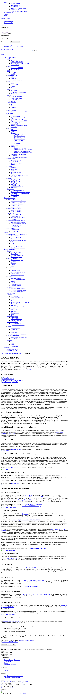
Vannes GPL (10, 213)
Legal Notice (7, 661)
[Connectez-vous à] (1, 648)
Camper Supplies (8, 23)
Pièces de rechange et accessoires (19, 175)
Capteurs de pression (19, 134)
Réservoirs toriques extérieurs (18, 202)
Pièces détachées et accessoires (19, 157)
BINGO (13, 74)
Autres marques (11, 102)
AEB (8, 59)
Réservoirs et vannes (9, 198)
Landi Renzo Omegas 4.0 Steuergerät (32, 504)
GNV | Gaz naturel (12, 228)
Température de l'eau (19, 136)
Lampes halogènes (16, 323)
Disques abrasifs (15, 300)
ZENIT (13, 108)
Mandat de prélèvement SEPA (19, 11)
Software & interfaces (16, 319)
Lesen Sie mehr (27, 369)
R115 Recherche (15, 3)
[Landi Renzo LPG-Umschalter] (9, 642)
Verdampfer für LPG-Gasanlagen (9, 558)
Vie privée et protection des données (13, 676)
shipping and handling (20, 693)
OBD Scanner (14, 317)
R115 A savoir (14, 6)
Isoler (12, 314)
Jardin (12, 344)
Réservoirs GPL (11, 199)
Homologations (11, 110)
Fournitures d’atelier (9, 293)
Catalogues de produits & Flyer (19, 337)
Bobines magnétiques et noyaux (19, 125)
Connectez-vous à (15, 42)
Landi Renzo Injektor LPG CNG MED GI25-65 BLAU (26, 520)
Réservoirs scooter (16, 207)
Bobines (13, 164)
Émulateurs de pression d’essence (23, 149)
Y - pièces (13, 263)
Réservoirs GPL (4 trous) (14, 208)
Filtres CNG (14, 196)
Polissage (13, 299)
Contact (6, 14)
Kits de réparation (15, 169)
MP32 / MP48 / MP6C (17, 62)
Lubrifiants (10, 242)
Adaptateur (14, 155)
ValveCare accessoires (17, 238)
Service (6, 2)
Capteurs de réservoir (19, 139)
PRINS (9, 89)
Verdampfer (12, 433)
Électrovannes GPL (16, 160)
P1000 (12, 245)
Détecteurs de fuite (16, 320)
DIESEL (13, 101)
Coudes (13, 264)
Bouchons (13, 184)
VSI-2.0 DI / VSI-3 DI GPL (18, 92)
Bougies (9, 340)
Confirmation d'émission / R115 (19, 111)
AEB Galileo (14, 60)
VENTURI (14, 87)
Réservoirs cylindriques (17, 204)
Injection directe (15, 65)
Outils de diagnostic (12, 316)
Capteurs (13, 133)
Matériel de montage (9, 249)
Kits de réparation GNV (17, 122)
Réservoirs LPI (15, 205)
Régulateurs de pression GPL (18, 118)
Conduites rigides (15, 270)
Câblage (13, 131)
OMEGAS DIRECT (16, 80)
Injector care (14, 329)
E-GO (12, 83)
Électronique (10, 128)
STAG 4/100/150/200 (16, 98)
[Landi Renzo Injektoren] (8, 550)
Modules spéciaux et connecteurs (23, 152)
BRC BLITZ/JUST (16, 69)
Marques (6, 347)
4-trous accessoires (16, 225)
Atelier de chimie (15, 328)
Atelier (9, 326)
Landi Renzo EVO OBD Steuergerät (31, 506)
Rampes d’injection (16, 173)
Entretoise (13, 281)
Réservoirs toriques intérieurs (18, 201)
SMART (13, 86)
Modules (13, 146)
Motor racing (14, 346)
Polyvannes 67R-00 (16, 216)
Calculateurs (14, 130)
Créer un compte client (10, 45)
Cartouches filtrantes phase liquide (20, 193)
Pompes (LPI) (14, 124)
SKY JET (13, 72)
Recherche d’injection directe (18, 8)
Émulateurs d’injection (20, 148)
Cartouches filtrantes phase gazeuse (20, 192)
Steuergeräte (59, 432)
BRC (8, 66)
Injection (9, 166)
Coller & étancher (15, 310)
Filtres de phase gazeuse (17, 190)
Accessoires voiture (12, 322)
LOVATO (10, 81)
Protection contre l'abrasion (18, 291)
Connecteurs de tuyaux (17, 260)
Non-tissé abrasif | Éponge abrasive (20, 302)
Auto (12, 341)
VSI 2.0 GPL (14, 90)
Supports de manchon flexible (19, 290)
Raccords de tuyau (12, 258)
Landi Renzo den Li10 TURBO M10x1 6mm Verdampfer (35, 580)
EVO (12, 77)
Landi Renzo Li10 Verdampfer (30, 586)
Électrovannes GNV (16, 161)
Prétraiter (13, 308)
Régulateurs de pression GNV (19, 121)
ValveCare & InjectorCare (18, 248)
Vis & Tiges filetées (16, 284)
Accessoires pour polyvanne (18, 223)
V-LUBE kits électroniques (18, 237)
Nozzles (13, 170)
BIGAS (13, 104)
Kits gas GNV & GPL (10, 57)
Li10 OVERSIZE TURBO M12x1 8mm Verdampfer (36, 594)
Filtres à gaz (10, 189)
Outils (12, 331)
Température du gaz (19, 137)
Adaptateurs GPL (15, 181)
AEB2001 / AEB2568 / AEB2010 (20, 63)
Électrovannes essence (17, 163)
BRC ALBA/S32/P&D (17, 68)
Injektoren (3, 433)
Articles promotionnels (13, 335)
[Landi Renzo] (5, 371)
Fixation (9, 276)
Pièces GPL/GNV (9, 113)
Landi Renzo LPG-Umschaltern (11, 621)
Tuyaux (9, 267)
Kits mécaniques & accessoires (19, 240)
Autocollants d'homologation (18, 334)
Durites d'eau (14, 254)
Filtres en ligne (15, 195)
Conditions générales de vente (12, 677)
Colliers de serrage (16, 278)
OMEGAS (14, 78)
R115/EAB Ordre (15, 5)
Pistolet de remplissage (17, 186)
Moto (12, 343)
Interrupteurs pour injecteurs (18, 154)
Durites (9, 251)
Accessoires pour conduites (18, 272)
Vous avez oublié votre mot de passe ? (14, 46)
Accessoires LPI (15, 226)
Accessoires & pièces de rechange (16, 220)
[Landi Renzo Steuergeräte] (8, 507)
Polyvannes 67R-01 (16, 214)
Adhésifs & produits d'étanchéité (16, 307)
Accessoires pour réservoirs (18, 222)
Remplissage (10, 178)
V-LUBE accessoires (16, 235)
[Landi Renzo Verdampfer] (8, 614)
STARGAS (14, 107)
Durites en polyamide (16, 257)
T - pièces (13, 261)
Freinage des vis (15, 313)
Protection (10, 287)
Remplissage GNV (16, 183)
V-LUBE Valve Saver (16, 246)
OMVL (13, 105)
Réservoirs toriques (16, 210)
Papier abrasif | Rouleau (17, 297)
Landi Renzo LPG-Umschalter (26, 640)
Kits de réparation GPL (17, 119)
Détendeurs (10, 114)
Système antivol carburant (17, 325)
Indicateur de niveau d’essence (22, 151)
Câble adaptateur (18, 140)
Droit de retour (15, 9)
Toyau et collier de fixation (18, 279)
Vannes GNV (14, 231)
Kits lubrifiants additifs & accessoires (17, 234)
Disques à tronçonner (16, 303)
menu (2, 54)
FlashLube (13, 243)
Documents (14, 332)
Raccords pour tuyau (16, 273)
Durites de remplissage (17, 255)
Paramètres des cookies (10, 664)
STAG (9, 95)
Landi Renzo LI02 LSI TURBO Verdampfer (31, 567)
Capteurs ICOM (18, 142)
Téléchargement (8, 12)
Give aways (14, 338)
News (5, 15)
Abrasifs (9, 294)
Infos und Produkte (16, 449)
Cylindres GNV (15, 229)
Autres (12, 266)
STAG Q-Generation (16, 96)
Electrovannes (11, 158)
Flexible (13, 269)
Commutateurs (15, 145)
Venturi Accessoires (16, 176)
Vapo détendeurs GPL (17, 116)
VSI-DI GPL (14, 93)
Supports (13, 282)
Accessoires (14, 127)
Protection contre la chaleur (18, 288)
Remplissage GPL (15, 180)
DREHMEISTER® (12, 349)
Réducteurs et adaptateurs (17, 275)
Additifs (6, 232)
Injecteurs (13, 167)
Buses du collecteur (16, 172)
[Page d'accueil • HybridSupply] (5, 18)
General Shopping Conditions (12, 660)
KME (8, 71)
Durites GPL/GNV (16, 252)
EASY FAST (14, 84)
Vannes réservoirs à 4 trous (18, 217)
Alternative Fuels (8, 21)
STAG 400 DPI (15, 99)
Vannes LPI (14, 219)
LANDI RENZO (12, 75)
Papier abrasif (14, 296)
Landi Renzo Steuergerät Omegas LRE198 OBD (19, 500)
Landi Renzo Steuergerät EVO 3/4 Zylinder (38, 497)
